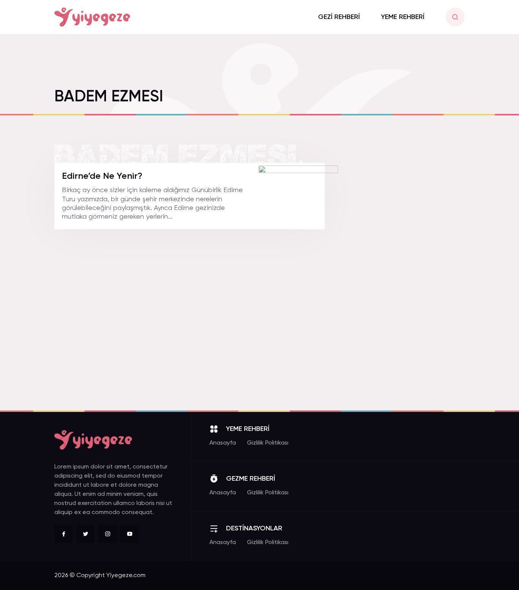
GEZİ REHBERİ (339, 17)
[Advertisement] (408, 277)
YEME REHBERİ (402, 17)
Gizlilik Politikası (267, 443)
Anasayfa (222, 443)
